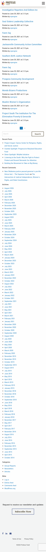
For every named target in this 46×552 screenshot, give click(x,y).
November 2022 (10, 278)
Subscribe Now (23, 511)
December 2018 (10, 391)
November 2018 (10, 394)
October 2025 (9, 211)
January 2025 (9, 232)
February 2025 (9, 229)
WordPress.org (9, 488)
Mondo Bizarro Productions (14, 90)
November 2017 (10, 420)
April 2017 (8, 426)
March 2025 (8, 226)
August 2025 (9, 217)
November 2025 (10, 208)
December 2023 (10, 260)
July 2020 (8, 339)
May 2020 (8, 345)
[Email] (10, 534)
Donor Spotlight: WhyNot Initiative (16, 154)
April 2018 (8, 408)
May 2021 (8, 310)
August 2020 (9, 336)
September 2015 (10, 449)
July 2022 (8, 287)
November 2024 (10, 234)
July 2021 (8, 304)
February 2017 (9, 429)
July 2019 (8, 371)
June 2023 (8, 269)
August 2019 (9, 368)
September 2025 (10, 214)
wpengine (13, 16)
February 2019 (9, 385)
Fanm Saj (6, 32)
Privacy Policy (28, 539)
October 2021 (9, 298)
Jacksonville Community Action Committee (22, 44)
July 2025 (8, 220)
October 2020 (9, 330)
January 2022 (9, 295)
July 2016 (8, 437)
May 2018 (8, 405)
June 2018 (8, 403)
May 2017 (8, 423)
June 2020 (8, 342)
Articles (7, 471)
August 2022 (9, 284)
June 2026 (8, 194)
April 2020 (8, 347)
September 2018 (10, 400)
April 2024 (8, 252)
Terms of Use (16, 539)
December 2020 (10, 324)
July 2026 (8, 191)
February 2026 (9, 203)
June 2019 (8, 374)
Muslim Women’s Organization (16, 102)
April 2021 (8, 313)
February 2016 (9, 443)
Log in (6, 480)
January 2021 (9, 321)
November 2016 (10, 432)
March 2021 (8, 316)
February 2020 (9, 353)
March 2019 (8, 382)
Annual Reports (10, 466)
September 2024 (10, 240)
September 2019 (10, 365)
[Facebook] (2, 534)
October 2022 (9, 281)
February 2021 (9, 318)
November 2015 (10, 446)
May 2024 (8, 249)
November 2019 (10, 359)
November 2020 (10, 327)
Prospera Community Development (18, 79)
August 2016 (9, 434)
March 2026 (8, 200)
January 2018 (9, 417)
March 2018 (8, 411)
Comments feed (10, 485)
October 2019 (9, 362)
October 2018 (9, 397)
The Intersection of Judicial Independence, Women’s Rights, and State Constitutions (22, 177)
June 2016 (8, 440)
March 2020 (8, 350)
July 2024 (8, 243)
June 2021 (8, 307)
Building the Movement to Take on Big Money (21, 163)
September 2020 (10, 333)
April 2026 (8, 197)
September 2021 (10, 301)
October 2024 (9, 237)
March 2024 (8, 255)
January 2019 (9, 388)
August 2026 (9, 188)
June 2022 (8, 289)
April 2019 (8, 379)
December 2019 (10, 356)
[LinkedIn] (6, 534)
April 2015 (8, 455)
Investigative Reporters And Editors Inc (20, 9)
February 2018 (9, 414)
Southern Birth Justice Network (16, 55)
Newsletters (8, 469)
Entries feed (8, 483)
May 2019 (8, 376)
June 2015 (8, 452)
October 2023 (9, 263)
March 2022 (8, 292)
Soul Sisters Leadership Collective (17, 21)
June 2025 (8, 223)
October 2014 (9, 458)
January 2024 (9, 258)
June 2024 (8, 246)
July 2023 (8, 266)
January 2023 (9, 275)
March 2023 (8, 272)
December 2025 (10, 205)
